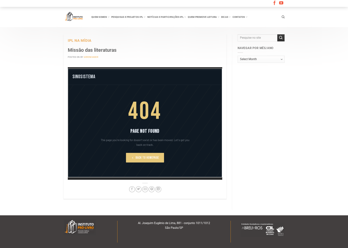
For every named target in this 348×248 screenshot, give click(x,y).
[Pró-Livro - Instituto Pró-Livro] (74, 17)
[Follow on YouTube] (281, 3)
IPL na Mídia (79, 40)
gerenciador (91, 57)
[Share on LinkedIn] (158, 189)
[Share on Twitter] (139, 189)
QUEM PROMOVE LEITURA (202, 17)
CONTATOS (239, 17)
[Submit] (281, 37)
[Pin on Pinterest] (152, 189)
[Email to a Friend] (145, 189)
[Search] (283, 17)
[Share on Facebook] (132, 189)
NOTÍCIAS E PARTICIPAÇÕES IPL (165, 17)
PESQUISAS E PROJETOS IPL (127, 17)
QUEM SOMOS (99, 17)
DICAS (224, 17)
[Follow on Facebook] (274, 3)
